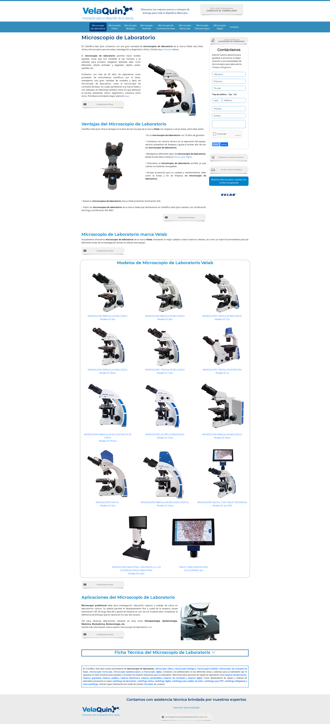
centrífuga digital (163, 681)
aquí (127, 96)
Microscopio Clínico (115, 27)
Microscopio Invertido (147, 27)
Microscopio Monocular (185, 27)
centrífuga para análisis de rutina (187, 681)
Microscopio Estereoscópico (202, 27)
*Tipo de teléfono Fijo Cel (224, 94)
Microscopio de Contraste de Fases (165, 27)
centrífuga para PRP (214, 681)
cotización (167, 49)
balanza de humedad (174, 678)
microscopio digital (183, 157)
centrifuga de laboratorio (124, 681)
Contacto (234, 27)
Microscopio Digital (220, 27)
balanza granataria (92, 678)
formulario (149, 684)
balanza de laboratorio (235, 675)
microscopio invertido (207, 668)
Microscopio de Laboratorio (98, 27)
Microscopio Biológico (131, 27)
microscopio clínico (164, 668)
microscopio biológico (185, 668)
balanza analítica (111, 678)
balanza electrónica (130, 678)
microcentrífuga (90, 684)
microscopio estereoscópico (127, 672)
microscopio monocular (100, 672)
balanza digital (195, 678)
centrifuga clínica (145, 681)
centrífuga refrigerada (235, 681)
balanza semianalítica (151, 678)
